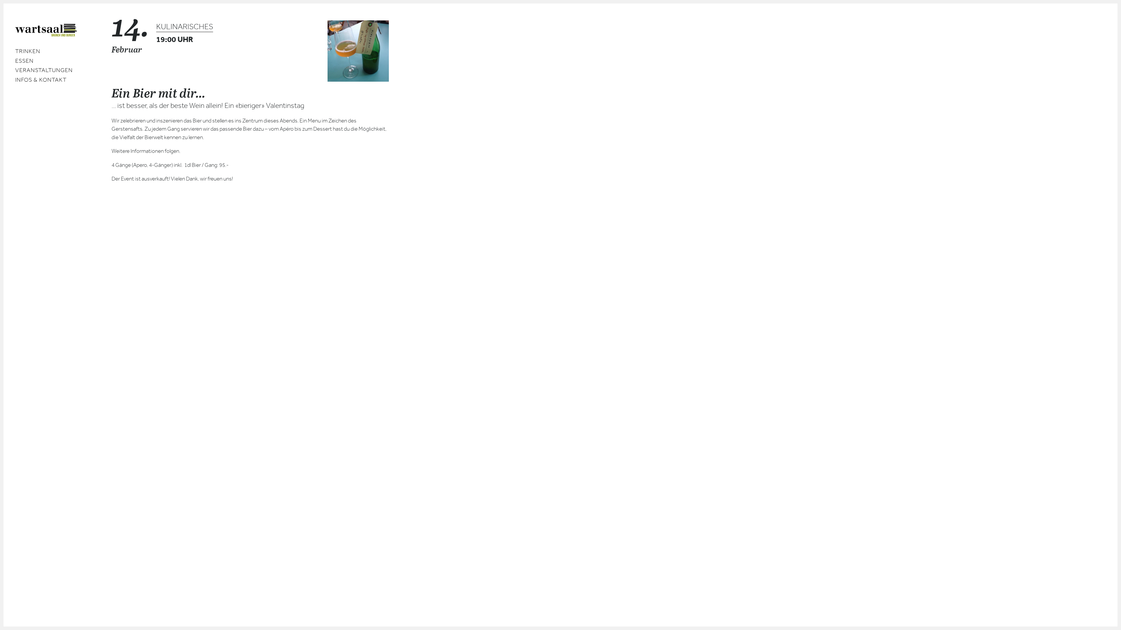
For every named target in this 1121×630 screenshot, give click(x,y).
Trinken (27, 51)
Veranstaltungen (44, 70)
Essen (24, 60)
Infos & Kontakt (41, 79)
